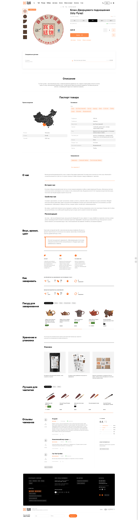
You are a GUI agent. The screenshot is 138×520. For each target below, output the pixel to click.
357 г (111, 20)
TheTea (112, 108)
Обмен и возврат (68, 3)
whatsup (102, 489)
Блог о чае (107, 495)
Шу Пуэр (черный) (81, 108)
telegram (100, 489)
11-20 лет (106, 108)
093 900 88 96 (102, 480)
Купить (78, 35)
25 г (84, 20)
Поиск (34, 3)
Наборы (30, 483)
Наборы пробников (81, 483)
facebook (100, 495)
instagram (102, 495)
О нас (82, 3)
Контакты (76, 3)
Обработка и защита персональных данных (37, 500)
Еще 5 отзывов (48, 467)
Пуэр (72, 108)
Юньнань (78, 111)
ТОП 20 (89, 108)
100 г (102, 20)
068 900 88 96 (102, 482)
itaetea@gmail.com (103, 483)
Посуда (42, 480)
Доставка (55, 3)
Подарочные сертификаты (82, 480)
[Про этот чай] (136, 258)
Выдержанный (87, 111)
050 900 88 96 (102, 487)
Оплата (61, 3)
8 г (74, 20)
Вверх (136, 261)
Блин (100, 108)
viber (105, 489)
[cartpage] (111, 3)
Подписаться (73, 516)
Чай (39, 480)
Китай (72, 111)
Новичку (95, 108)
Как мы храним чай (33, 498)
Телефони (103, 3)
